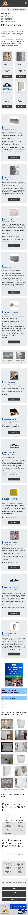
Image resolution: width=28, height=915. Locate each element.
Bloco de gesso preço (6, 18)
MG (8, 854)
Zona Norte (15, 815)
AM (4, 859)
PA (8, 859)
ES (11, 854)
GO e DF (20, 857)
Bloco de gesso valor (6, 15)
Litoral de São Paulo (18, 820)
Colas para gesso (7, 702)
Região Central (7, 815)
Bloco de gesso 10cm (6, 19)
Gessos (4, 705)
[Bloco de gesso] (7, 57)
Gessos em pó (6, 708)
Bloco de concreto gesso (7, 16)
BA (11, 857)
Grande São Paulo (8, 820)
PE (7, 857)
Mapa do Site (14, 899)
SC (22, 854)
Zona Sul (13, 817)
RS (4, 857)
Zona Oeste (6, 817)
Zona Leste (20, 817)
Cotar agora (7, 77)
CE (15, 857)
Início (14, 889)
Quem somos (14, 896)
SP (15, 854)
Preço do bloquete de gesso (8, 21)
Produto (14, 892)
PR (19, 854)
